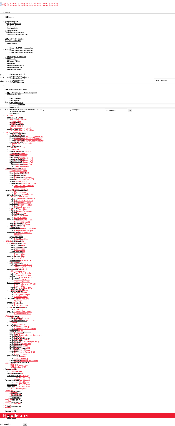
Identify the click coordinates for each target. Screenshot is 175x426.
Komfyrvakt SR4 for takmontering (21, 50)
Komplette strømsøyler (17, 175)
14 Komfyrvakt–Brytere (14, 39)
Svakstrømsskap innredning (19, 362)
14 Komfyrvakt (12, 43)
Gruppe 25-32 (10, 369)
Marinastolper (14, 122)
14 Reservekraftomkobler (16, 65)
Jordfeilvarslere (15, 228)
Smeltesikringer (15, 265)
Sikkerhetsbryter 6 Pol (17, 78)
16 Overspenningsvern (14, 269)
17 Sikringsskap (11, 298)
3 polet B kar (14, 206)
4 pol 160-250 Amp (16, 400)
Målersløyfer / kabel (16, 340)
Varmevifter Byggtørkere (18, 133)
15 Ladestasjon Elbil (14, 94)
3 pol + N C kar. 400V (16, 252)
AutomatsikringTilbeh (17, 214)
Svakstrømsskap (15, 360)
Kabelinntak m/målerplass (18, 321)
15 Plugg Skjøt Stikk (14, 147)
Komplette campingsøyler (18, 173)
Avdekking (13, 287)
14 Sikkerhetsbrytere (14, 69)
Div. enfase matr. (15, 155)
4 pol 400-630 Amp (16, 402)
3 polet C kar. (14, 249)
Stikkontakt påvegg (16, 164)
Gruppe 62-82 (10, 411)
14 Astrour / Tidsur (13, 61)
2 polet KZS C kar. (16, 245)
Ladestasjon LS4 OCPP (17, 105)
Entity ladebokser (15, 98)
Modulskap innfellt (16, 345)
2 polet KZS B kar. (16, 243)
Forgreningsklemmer (14, 24)
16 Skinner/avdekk (13, 283)
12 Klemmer (10, 17)
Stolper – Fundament (17, 177)
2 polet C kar (14, 202)
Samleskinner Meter (16, 291)
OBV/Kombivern (15, 261)
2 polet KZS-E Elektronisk (18, 247)
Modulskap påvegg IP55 (18, 349)
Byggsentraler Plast (16, 138)
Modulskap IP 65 (15, 342)
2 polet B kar (14, 199)
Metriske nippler (12, 30)
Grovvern (13, 274)
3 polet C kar (14, 208)
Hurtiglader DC (15, 113)
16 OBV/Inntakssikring (15, 256)
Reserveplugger (15, 278)
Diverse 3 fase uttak (16, 142)
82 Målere (10, 416)
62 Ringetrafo (11, 418)
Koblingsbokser (12, 22)
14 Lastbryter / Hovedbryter (16, 57)
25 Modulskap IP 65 (13, 376)
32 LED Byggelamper (14, 374)
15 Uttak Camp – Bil (14, 168)
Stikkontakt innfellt (16, 162)
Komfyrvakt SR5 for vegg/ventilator (22, 52)
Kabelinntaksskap (16, 319)
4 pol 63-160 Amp (15, 398)
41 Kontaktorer (12, 385)
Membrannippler (12, 28)
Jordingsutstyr (12, 26)
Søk (25, 424)
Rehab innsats (14, 351)
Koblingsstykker (15, 184)
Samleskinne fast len (17, 289)
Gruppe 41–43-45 (12, 380)
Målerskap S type (15, 336)
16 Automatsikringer (14, 195)
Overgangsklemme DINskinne (17, 34)
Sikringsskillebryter (16, 263)
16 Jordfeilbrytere (13, 219)
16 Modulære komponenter (16, 190)
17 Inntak (10, 312)
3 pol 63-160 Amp (15, 391)
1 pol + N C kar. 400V (16, 241)
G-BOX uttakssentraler (17, 136)
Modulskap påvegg (16, 347)
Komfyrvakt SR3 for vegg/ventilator (22, 48)
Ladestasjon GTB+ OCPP (18, 109)
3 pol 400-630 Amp (16, 396)
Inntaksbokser (14, 316)
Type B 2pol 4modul (16, 237)
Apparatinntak (14, 153)
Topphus (12, 181)
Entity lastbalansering (17, 103)
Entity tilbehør (14, 101)
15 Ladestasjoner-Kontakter (16, 89)
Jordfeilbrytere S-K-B (17, 226)
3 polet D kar (14, 210)
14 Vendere (11, 63)
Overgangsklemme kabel (15, 32)
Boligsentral (14, 330)
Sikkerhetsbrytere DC (17, 82)
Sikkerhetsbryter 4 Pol (17, 76)
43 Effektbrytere (12, 387)
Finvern (12, 276)
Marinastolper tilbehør (17, 124)
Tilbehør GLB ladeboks (17, 111)
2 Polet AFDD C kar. (16, 239)
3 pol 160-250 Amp (16, 393)
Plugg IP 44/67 (14, 157)
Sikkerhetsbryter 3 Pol (17, 74)
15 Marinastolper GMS (15, 118)
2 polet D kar (14, 204)
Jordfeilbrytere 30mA (17, 223)
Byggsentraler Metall (17, 140)
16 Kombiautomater (14, 232)
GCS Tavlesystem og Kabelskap (20, 332)
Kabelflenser (14, 334)
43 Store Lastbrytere (14, 406)
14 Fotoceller (11, 59)
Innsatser (13, 179)
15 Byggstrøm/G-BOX (14, 129)
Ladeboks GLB (15, 107)
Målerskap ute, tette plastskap (20, 338)
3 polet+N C (13, 212)
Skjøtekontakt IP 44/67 (17, 160)
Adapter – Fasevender (17, 151)
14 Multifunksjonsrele (14, 67)
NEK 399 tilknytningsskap (18, 307)
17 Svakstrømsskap (13, 356)
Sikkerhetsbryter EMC (17, 80)
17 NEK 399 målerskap (15, 303)
